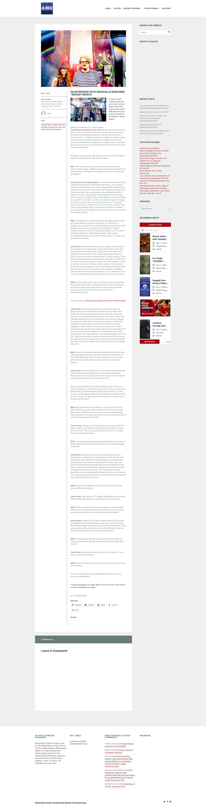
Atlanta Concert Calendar (149, 148)
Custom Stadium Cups (78, 744)
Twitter (44, 748)
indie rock (62, 125)
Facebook (145, 736)
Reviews (57, 106)
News (108, 8)
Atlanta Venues (151, 8)
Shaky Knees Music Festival (51, 129)
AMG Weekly (57, 101)
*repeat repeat (46, 125)
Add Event (166, 8)
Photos (117, 8)
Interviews (44, 106)
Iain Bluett (66, 803)
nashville (44, 127)
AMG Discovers (46, 101)
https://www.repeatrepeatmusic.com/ (85, 130)
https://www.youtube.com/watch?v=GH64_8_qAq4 (105, 301)
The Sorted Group (45, 746)
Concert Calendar (131, 8)
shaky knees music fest (56, 127)
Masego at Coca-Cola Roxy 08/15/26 (154, 112)
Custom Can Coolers (78, 741)
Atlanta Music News (48, 104)
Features (59, 104)
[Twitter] (163, 801)
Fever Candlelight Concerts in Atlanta (154, 151)
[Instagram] (169, 801)
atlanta (54, 125)
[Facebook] (167, 801)
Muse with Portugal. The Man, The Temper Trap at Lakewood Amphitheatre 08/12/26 (153, 118)
